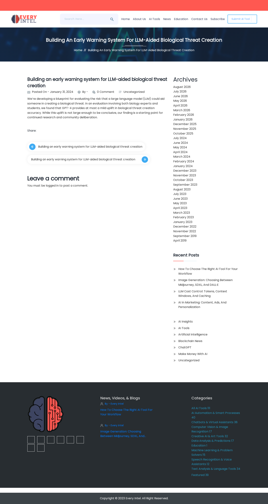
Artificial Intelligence (192, 334)
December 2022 (184, 226)
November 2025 (184, 129)
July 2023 (179, 194)
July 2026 (180, 91)
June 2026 (180, 96)
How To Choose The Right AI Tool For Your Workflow (208, 271)
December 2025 (185, 124)
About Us (139, 19)
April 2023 (180, 208)
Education (181, 19)
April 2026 (180, 105)
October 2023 (183, 180)
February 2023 (183, 217)
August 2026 (182, 87)
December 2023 (184, 171)
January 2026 (183, 119)
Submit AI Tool (241, 19)
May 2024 (180, 147)
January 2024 (183, 166)
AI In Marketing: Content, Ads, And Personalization (202, 304)
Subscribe (218, 19)
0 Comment (105, 92)
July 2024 (180, 138)
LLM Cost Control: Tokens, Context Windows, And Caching (202, 293)
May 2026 (180, 101)
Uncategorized (134, 92)
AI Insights (185, 321)
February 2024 (183, 161)
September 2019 (185, 236)
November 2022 (184, 231)
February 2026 (183, 115)
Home (125, 19)
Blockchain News (190, 341)
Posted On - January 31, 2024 (52, 92)
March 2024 (181, 157)
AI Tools (154, 19)
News (167, 19)
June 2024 (180, 143)
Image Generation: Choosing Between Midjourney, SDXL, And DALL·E (205, 282)
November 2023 (184, 175)
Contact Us (199, 19)
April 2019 (180, 240)
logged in (52, 185)
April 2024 (180, 152)
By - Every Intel (114, 404)
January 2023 (182, 222)
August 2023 (182, 189)
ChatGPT (184, 347)
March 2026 (181, 110)
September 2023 (185, 185)
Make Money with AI (192, 354)
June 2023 (180, 199)
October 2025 (183, 133)
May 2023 (180, 203)
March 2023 (181, 213)
